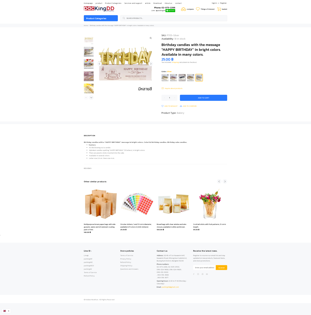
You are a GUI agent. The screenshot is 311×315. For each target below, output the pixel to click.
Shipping (175, 62)
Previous (99, 63)
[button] (6, 311)
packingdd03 (89, 265)
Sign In (214, 3)
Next (150, 63)
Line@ (86, 255)
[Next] (91, 97)
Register (223, 3)
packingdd (88, 269)
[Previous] (219, 181)
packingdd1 (88, 259)
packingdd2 (88, 262)
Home (86, 25)
